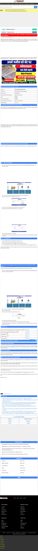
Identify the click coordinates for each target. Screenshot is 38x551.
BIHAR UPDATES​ (5, 463)
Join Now (34, 29)
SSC (21, 521)
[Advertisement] (19, 20)
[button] (36, 340)
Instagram (28, 421)
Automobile (22, 509)
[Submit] (35, 7)
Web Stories (32, 3)
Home (1, 3)
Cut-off (2, 508)
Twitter (10, 423)
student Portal (22, 470)
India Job (3, 506)
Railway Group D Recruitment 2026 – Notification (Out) (12, 452)
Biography (3, 527)
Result (4, 3)
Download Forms (23, 523)
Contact (24, 498)
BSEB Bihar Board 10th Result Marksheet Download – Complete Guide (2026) (16, 398)
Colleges (3, 512)
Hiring (21, 498)
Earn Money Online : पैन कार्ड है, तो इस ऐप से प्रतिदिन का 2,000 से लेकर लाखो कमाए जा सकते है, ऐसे (18, 403)
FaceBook (10, 421)
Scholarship (4, 470)
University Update (5, 472)
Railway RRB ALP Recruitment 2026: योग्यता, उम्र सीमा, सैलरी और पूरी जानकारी (15, 444)
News (2, 520)
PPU (21, 526)
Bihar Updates (26, 3)
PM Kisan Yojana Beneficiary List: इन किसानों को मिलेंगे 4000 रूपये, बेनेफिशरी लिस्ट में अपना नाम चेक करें (19, 413)
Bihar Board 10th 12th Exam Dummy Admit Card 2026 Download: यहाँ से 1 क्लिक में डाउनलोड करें (19, 402)
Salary (21, 520)
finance (21, 512)
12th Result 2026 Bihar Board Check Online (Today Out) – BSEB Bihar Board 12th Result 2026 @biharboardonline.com (18, 449)
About (18, 498)
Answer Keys (3, 514)
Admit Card (16, 3)
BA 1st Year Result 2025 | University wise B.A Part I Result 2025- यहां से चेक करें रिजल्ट (17, 412)
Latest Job (12, 3)
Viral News (22, 472)
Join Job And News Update (19, 416)
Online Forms (3, 511)
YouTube (28, 423)
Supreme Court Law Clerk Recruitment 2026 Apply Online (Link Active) (15, 454)
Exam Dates (3, 509)
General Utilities (7, 393)
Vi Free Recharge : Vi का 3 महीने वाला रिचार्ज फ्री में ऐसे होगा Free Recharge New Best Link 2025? (19, 411)
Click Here (16, 102)
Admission (8, 3)
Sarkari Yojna (21, 3)
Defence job (22, 463)
